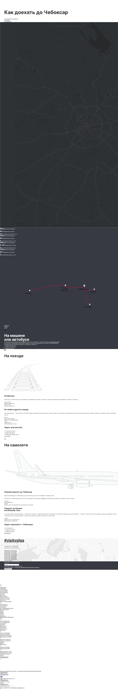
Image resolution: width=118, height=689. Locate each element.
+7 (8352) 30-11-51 (9, 531)
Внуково (43, 498)
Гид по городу (4, 591)
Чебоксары (3, 588)
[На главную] (2, 677)
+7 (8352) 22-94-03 (9, 529)
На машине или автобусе (11, 19)
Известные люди (4, 597)
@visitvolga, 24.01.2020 (10, 558)
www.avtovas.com (9, 348)
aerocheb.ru (7, 533)
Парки (1, 610)
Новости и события (5, 640)
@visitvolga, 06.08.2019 (10, 559)
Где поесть (3, 607)
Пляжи (2, 614)
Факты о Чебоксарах (5, 601)
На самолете (7, 21)
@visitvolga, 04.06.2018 (10, 555)
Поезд (6, 326)
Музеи (1, 612)
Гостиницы (3, 623)
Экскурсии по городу (5, 636)
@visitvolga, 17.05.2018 (10, 553)
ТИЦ (1, 618)
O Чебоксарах (4, 590)
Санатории (3, 627)
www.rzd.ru (7, 436)
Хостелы (2, 625)
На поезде (7, 20)
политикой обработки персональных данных (27, 567)
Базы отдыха (3, 628)
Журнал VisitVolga (5, 648)
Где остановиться (5, 622)
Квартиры (2, 630)
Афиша (2, 643)
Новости (2, 642)
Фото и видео (3, 596)
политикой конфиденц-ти (17, 687)
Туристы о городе (5, 599)
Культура (2, 595)
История (2, 593)
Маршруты (3, 616)
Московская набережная (7, 617)
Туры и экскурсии (5, 634)
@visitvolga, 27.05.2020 (10, 550)
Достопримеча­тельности (7, 608)
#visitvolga (14, 540)
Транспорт (3, 600)
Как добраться (4, 592)
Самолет (6, 325)
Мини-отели (3, 626)
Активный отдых (4, 609)
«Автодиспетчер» (55, 342)
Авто (5, 328)
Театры (2, 613)
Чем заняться (3, 605)
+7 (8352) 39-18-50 (9, 434)
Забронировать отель (6, 652)
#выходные (3, 644)
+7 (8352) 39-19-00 (9, 432)
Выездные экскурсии (6, 635)
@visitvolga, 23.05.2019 (10, 551)
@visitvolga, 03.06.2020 (10, 554)
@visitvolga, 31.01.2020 (10, 557)
